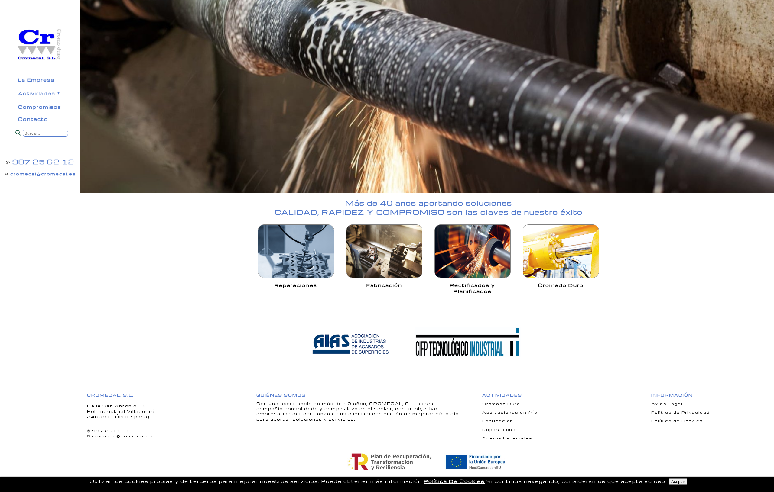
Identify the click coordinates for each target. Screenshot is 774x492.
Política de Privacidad (680, 412)
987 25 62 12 (43, 162)
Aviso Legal (667, 403)
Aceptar (678, 481)
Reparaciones (500, 429)
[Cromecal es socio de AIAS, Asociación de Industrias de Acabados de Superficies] (352, 359)
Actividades (36, 93)
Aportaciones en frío (509, 412)
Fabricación (497, 420)
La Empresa (36, 80)
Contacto (33, 119)
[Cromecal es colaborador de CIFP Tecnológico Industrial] (470, 359)
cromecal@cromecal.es (43, 173)
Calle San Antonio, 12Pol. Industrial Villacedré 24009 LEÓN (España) (121, 411)
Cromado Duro (501, 403)
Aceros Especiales (507, 438)
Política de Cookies (677, 420)
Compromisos (39, 107)
